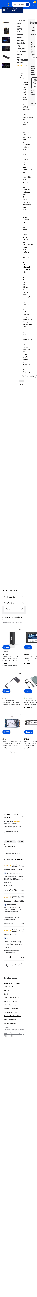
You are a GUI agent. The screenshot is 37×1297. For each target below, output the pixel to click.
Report (22, 890)
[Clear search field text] (25, 4)
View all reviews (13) (14, 965)
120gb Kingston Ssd (10, 990)
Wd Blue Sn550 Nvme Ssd (12, 983)
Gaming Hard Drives (10, 1023)
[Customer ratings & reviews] (23, 815)
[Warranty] (21, 609)
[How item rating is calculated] (24, 827)
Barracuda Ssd (8, 987)
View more (13, 752)
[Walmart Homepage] (8, 4)
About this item (9, 590)
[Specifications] (23, 603)
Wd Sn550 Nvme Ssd (10, 1001)
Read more (7, 882)
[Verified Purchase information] (19, 866)
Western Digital (21, 20)
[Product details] (23, 597)
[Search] (27, 4)
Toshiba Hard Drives (10, 1019)
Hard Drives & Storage (10, 1012)
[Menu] (3, 4)
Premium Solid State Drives (12, 1016)
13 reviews (14, 823)
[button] (21, 75)
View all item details (28, 376)
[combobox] (21, 4)
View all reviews (11, 832)
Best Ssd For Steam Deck (11, 997)
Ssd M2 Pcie (7, 994)
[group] (24, 66)
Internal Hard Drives (10, 1005)
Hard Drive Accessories (11, 1008)
